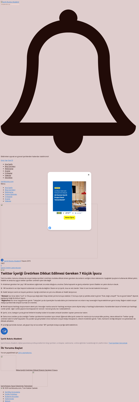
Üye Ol (10, 160)
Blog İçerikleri (10, 166)
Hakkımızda (9, 399)
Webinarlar (9, 169)
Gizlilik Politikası (11, 394)
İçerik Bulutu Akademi (12, 261)
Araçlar (7, 171)
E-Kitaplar (8, 173)
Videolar (8, 175)
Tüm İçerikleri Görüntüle (118, 343)
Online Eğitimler (11, 194)
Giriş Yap (4, 160)
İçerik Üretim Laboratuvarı (11, 268)
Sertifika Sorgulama (12, 392)
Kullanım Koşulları (12, 396)
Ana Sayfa (8, 164)
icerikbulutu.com (7, 181)
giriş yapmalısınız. (25, 353)
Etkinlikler (9, 178)
